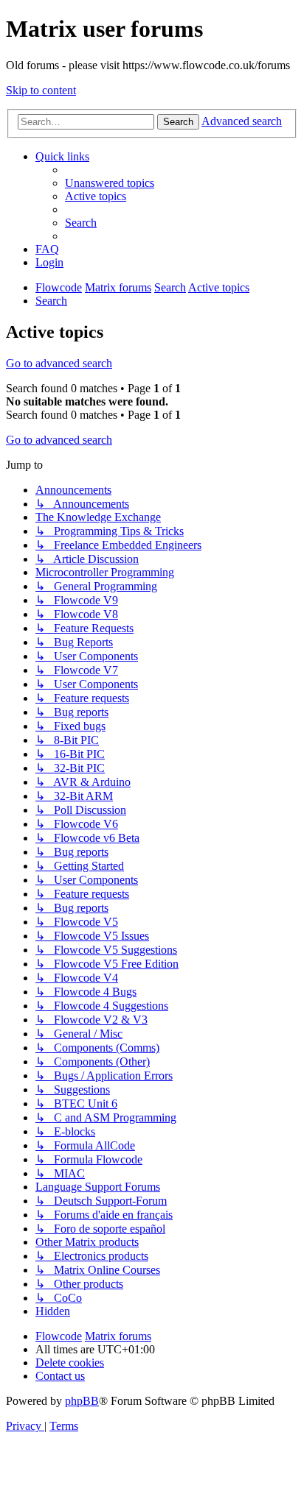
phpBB (82, 1401)
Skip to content (41, 90)
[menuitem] (109, 183)
